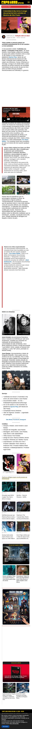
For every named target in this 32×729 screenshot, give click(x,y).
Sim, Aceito (5, 726)
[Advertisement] (16, 89)
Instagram (23, 419)
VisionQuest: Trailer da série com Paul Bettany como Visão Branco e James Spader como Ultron (22, 579)
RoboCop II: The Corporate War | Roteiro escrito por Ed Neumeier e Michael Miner (23, 517)
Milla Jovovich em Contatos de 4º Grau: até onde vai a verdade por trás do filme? (17, 559)
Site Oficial (9, 419)
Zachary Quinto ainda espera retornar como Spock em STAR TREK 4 (8, 536)
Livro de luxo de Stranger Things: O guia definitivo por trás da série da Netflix (16, 676)
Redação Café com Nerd (22, 36)
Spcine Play (13, 57)
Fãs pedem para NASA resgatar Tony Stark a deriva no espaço (8, 497)
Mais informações (14, 723)
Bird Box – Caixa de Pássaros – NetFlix (22, 496)
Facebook (16, 419)
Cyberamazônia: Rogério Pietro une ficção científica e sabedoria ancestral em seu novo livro (9, 696)
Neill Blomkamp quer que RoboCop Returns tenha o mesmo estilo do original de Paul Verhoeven (8, 517)
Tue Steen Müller (14, 253)
